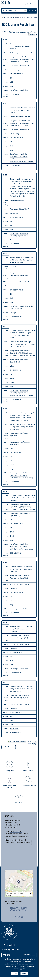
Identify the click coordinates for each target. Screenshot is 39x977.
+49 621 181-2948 (16, 831)
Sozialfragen (14, 90)
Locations (9, 17)
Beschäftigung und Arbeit (18, 156)
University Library (2, 17)
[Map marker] (19, 882)
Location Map (9, 904)
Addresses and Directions (13, 901)
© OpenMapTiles (10, 893)
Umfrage (13, 313)
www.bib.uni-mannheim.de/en (19, 836)
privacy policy (20, 969)
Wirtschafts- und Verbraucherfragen (22, 161)
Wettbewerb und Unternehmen (20, 159)
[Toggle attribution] (31, 893)
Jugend (12, 240)
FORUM (6, 955)
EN (30, 4)
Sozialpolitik (24, 90)
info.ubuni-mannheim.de (19, 834)
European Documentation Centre (26, 17)
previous (22, 32)
